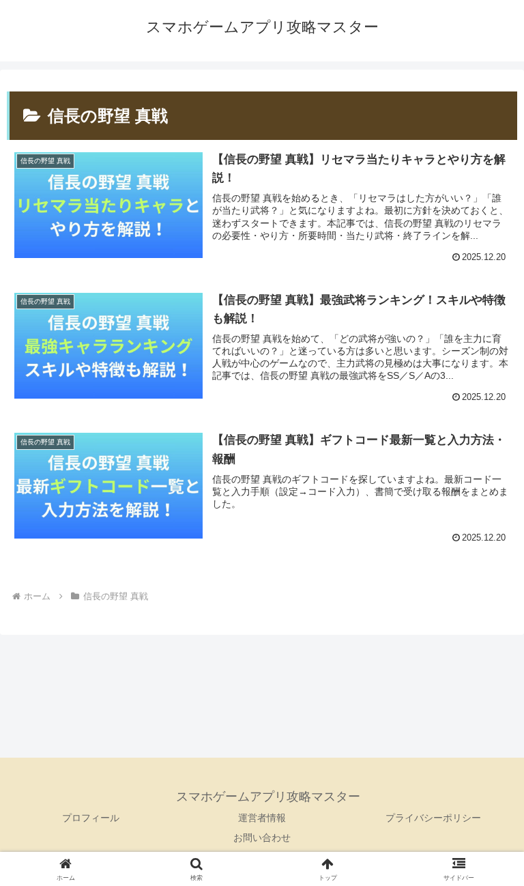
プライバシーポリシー (433, 817)
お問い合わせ (262, 837)
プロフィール (90, 817)
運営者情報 (262, 817)
